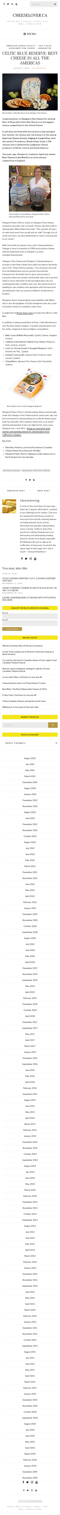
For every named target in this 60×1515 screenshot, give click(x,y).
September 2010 (30, 1418)
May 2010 (30, 1442)
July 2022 (30, 848)
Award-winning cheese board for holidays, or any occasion (29, 589)
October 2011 (30, 1340)
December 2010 (30, 1400)
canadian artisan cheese (36, 470)
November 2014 (30, 1148)
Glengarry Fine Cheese (22, 48)
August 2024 (30, 788)
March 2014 (30, 1190)
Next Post (44, 491)
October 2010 (30, 1412)
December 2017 (30, 1022)
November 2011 (30, 1334)
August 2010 (30, 1424)
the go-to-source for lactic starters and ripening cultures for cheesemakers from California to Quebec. (26, 431)
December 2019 (30, 968)
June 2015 (30, 1106)
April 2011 (30, 1376)
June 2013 (30, 1238)
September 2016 (30, 1064)
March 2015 (30, 1124)
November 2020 (30, 920)
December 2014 (30, 1142)
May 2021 (30, 890)
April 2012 (30, 1304)
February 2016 (30, 1088)
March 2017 (30, 1046)
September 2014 (30, 1160)
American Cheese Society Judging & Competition (26, 138)
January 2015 (30, 1136)
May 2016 (30, 1076)
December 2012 (30, 1274)
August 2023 (30, 812)
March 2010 (30, 1454)
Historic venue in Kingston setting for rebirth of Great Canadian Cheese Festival (26, 669)
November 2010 (30, 1406)
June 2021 (30, 884)
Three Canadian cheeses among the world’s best (24, 701)
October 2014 (30, 1154)
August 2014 (30, 1166)
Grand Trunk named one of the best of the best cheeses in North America (28, 652)
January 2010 (30, 1466)
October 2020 (30, 926)
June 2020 (30, 950)
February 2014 (30, 1196)
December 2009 (30, 1472)
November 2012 (30, 1280)
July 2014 (30, 1172)
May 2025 (30, 770)
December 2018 (30, 1004)
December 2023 (30, 800)
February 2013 (30, 1262)
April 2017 (30, 1040)
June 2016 (30, 1070)
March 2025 (30, 776)
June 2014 (30, 1178)
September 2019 (30, 980)
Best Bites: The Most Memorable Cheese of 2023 (24, 689)
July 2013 (30, 1232)
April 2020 (30, 962)
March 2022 (30, 866)
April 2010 (30, 1448)
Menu (31, 33)
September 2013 (30, 1220)
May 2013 (30, 1244)
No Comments (39, 68)
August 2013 (30, 1226)
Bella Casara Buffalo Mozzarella (19, 335)
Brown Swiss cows (25, 313)
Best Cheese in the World (15, 157)
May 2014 (30, 1184)
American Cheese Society (21, 46)
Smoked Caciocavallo (15, 355)
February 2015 (30, 1130)
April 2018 (30, 1016)
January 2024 (30, 794)
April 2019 (30, 992)
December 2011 (30, 1328)
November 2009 (30, 1478)
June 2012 (30, 1292)
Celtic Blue (45, 46)
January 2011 (30, 1394)
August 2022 (30, 842)
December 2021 (30, 872)
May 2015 (30, 1112)
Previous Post (16, 491)
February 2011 (30, 1388)
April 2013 (30, 1250)
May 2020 (30, 956)
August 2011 (30, 1352)
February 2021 (30, 902)
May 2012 (30, 1298)
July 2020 (30, 944)
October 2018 (30, 1010)
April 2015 (30, 1118)
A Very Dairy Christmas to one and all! (19, 695)
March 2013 (30, 1256)
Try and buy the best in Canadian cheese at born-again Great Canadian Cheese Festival (29, 661)
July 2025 (30, 764)
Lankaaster (44, 48)
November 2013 (30, 1208)
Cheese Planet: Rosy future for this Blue (22, 450)
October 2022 (30, 836)
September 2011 (30, 1346)
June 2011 (30, 1364)
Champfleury (11, 361)
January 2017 (30, 1052)
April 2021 (30, 896)
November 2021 (30, 878)
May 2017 (30, 1034)
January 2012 (30, 1322)
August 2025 (30, 758)
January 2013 (30, 1268)
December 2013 (30, 1202)
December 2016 (30, 1058)
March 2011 (30, 1382)
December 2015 (30, 1094)
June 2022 (30, 854)
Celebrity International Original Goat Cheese (25, 342)
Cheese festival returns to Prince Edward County (24, 683)
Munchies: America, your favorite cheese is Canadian (28, 447)
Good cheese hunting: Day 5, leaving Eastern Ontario (28, 579)
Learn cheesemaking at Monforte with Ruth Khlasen (29, 598)
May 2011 (30, 1370)
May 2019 (30, 986)
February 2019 (30, 998)
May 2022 (30, 860)
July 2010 (30, 1430)
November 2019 (30, 974)
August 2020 (30, 938)
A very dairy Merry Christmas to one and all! (22, 677)
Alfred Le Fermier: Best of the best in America (22, 645)
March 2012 (30, 1310)
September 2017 (30, 1028)
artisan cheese (11, 470)
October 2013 (30, 1214)
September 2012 (30, 1286)
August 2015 (30, 1100)
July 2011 (30, 1358)
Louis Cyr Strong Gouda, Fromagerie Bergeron (26, 348)
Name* (5, 613)
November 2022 (30, 830)
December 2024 (30, 782)
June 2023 (30, 818)
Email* (5, 620)
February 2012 (30, 1316)
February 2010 (30, 1460)
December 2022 (30, 824)
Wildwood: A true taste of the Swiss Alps (20, 707)
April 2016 (30, 1082)
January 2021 (30, 908)
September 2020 (30, 932)
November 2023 (30, 806)
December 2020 (30, 914)
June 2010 (30, 1436)
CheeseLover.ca (30, 15)
